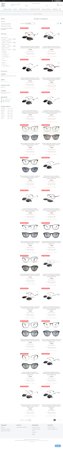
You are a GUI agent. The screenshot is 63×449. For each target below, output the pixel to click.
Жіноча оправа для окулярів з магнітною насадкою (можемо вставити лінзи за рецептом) (51, 341)
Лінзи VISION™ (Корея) (5, 430)
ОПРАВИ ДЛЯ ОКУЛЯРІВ (6, 24)
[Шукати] (47, 6)
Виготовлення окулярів (21, 427)
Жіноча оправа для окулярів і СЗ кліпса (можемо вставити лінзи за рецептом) (30, 340)
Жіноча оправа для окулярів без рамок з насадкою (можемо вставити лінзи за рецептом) (51, 406)
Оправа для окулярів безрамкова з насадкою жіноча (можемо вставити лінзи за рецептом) (51, 308)
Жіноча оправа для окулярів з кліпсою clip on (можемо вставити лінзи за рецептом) (51, 144)
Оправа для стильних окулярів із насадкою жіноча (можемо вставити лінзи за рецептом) (51, 210)
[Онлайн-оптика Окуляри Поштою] (3, 5)
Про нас (15, 9)
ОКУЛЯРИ (3, 21)
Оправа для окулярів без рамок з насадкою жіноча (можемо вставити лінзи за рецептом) (51, 373)
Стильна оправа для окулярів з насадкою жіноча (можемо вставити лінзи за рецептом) (30, 210)
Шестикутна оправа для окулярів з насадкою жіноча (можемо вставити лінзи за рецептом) (51, 275)
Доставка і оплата (36, 427)
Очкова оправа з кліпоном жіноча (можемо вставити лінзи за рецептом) (51, 47)
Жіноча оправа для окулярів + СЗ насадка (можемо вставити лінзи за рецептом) (30, 275)
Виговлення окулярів (35, 9)
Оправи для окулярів (16, 14)
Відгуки (33, 434)
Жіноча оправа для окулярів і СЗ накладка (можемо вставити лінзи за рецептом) (30, 373)
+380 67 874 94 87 (51, 427)
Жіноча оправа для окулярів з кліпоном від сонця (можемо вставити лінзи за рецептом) (30, 242)
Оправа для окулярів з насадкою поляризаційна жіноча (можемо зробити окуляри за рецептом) (51, 112)
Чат (59, 445)
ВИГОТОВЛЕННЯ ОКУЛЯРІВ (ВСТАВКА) (6, 29)
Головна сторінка (7, 9)
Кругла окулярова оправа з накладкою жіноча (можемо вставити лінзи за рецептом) (51, 79)
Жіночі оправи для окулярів (26, 14)
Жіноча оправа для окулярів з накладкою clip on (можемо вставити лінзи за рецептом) (30, 177)
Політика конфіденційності (43, 440)
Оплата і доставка (46, 9)
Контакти (34, 432)
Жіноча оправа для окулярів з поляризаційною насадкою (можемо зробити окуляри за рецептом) (30, 112)
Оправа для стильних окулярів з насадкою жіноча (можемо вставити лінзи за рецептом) (51, 177)
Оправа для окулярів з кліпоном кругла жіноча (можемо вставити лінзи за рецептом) (30, 406)
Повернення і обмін (36, 429)
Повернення (55, 9)
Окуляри (2, 427)
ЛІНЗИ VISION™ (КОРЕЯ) (6, 26)
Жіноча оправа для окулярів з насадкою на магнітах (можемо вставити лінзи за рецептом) (51, 242)
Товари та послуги (23, 9)
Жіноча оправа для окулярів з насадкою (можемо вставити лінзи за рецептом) (30, 47)
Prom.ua (37, 439)
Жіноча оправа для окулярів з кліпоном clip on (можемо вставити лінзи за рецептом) (30, 144)
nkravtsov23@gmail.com (7, 98)
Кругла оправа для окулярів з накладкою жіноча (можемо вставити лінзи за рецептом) (30, 308)
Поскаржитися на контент (33, 440)
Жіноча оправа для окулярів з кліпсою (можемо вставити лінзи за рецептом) (30, 78)
